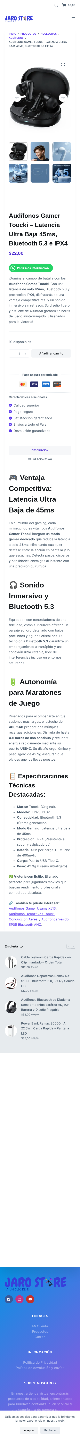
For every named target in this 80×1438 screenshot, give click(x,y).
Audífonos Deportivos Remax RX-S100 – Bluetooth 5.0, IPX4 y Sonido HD (47, 981)
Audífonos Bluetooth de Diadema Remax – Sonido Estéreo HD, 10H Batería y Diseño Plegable (45, 1005)
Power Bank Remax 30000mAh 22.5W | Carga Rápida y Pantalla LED (45, 1028)
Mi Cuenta (40, 1326)
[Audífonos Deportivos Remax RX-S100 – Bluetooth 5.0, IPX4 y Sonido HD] (11, 983)
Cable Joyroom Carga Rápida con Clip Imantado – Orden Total (46, 959)
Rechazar (50, 1430)
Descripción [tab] (40, 450)
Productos (40, 1331)
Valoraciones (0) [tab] (40, 459)
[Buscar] (56, 5)
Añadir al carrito (51, 353)
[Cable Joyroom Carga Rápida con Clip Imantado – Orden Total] (11, 962)
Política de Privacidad (40, 1362)
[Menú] (73, 19)
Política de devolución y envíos (40, 1368)
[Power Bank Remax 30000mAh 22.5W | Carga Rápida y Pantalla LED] (11, 1031)
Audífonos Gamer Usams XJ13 (32, 908)
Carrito (40, 1337)
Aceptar (29, 1430)
